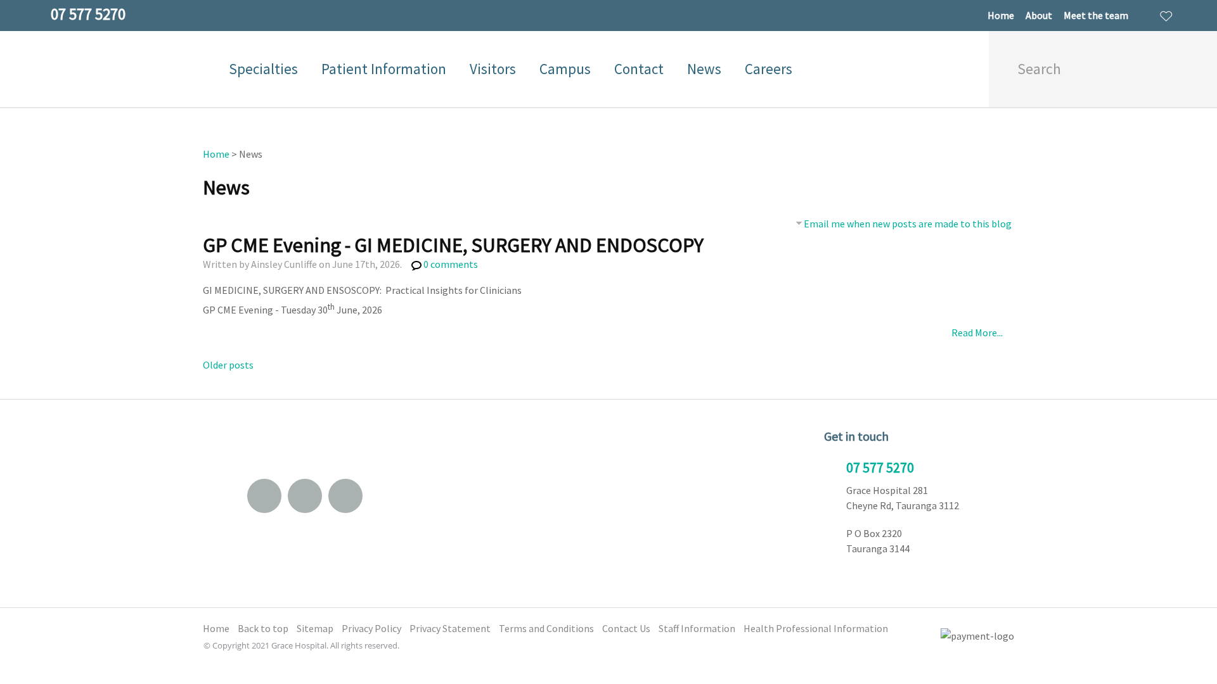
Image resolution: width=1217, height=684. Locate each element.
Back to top (263, 628)
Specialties (263, 69)
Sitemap (315, 628)
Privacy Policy (371, 628)
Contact (639, 69)
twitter (345, 496)
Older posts (228, 364)
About (1039, 15)
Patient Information (383, 69)
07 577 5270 (880, 467)
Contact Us (626, 628)
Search (1170, 69)
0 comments (450, 264)
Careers (768, 69)
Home (1001, 15)
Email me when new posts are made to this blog (908, 223)
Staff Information (697, 628)
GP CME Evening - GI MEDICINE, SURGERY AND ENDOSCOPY (453, 245)
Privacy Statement (450, 628)
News (704, 69)
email (264, 496)
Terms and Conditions (546, 628)
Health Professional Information (816, 628)
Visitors (493, 69)
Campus (565, 69)
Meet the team (1096, 15)
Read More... (977, 332)
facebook (305, 496)
